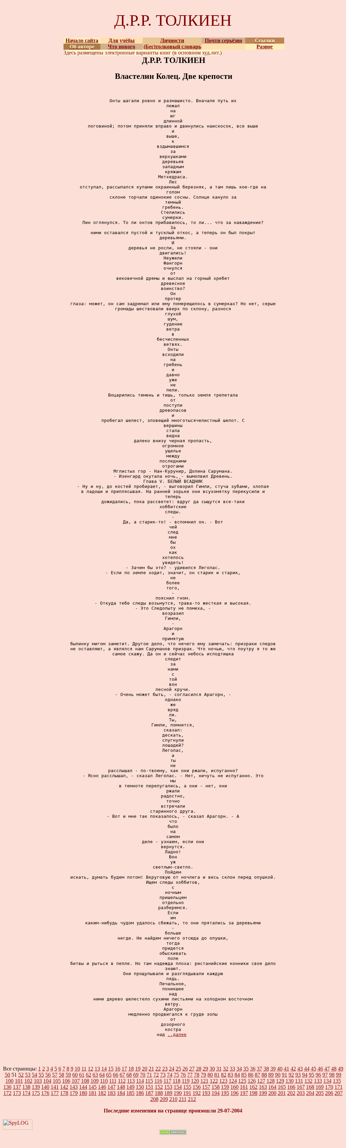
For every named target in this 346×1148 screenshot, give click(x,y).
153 (168, 1087)
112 (122, 1081)
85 (244, 1075)
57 (54, 1075)
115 (149, 1081)
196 (234, 1093)
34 (239, 1069)
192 (197, 1093)
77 (190, 1075)
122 (214, 1081)
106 (66, 1081)
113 (131, 1081)
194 (216, 1093)
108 (85, 1081)
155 (187, 1087)
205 (320, 1093)
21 (151, 1069)
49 (340, 1069)
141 (55, 1087)
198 (253, 1093)
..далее (177, 1034)
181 (93, 1093)
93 (298, 1075)
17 (124, 1069)
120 (195, 1081)
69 (136, 1075)
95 (311, 1075)
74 (169, 1075)
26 (185, 1069)
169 (320, 1087)
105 (57, 1081)
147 (111, 1087)
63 (95, 1075)
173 (17, 1093)
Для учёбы (121, 40)
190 (178, 1093)
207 (339, 1093)
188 (159, 1093)
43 (300, 1069)
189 (168, 1093)
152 (159, 1087)
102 (28, 1081)
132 (308, 1081)
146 (102, 1087)
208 (154, 1099)
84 (237, 1075)
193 (206, 1093)
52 (21, 1075)
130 (290, 1081)
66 (115, 1075)
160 (234, 1087)
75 (176, 1075)
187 (149, 1093)
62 (88, 1075)
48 (334, 1069)
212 (192, 1099)
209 (164, 1099)
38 (266, 1069)
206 (329, 1093)
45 (313, 1069)
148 (121, 1087)
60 (75, 1075)
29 (205, 1069)
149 (130, 1087)
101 (19, 1081)
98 (332, 1075)
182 (102, 1093)
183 (111, 1093)
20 (144, 1069)
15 (111, 1069)
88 (264, 1075)
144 (83, 1087)
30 (212, 1069)
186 (140, 1093)
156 (197, 1087)
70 (142, 1075)
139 (36, 1087)
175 (36, 1093)
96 (318, 1075)
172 (7, 1093)
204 (310, 1093)
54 (34, 1075)
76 (183, 1075)
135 (337, 1081)
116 (158, 1081)
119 (186, 1081)
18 (131, 1069)
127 (261, 1081)
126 (252, 1081)
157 (206, 1087)
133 (318, 1081)
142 (64, 1087)
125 (242, 1081)
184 (121, 1093)
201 (282, 1093)
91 (284, 1075)
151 (149, 1087)
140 (45, 1087)
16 (117, 1069)
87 (257, 1075)
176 (45, 1093)
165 (282, 1087)
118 (176, 1081)
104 (47, 1081)
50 (7, 1075)
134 (327, 1081)
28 (198, 1069)
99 (338, 1075)
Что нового (121, 46)
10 (77, 1069)
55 (41, 1075)
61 (81, 1075)
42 (293, 1069)
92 (291, 1075)
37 (259, 1069)
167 (301, 1087)
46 (320, 1069)
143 (74, 1087)
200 (272, 1093)
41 (286, 1069)
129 (280, 1081)
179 (74, 1093)
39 (273, 1069)
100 (9, 1081)
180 (83, 1093)
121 (204, 1081)
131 (299, 1081)
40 (279, 1069)
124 (233, 1081)
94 (304, 1075)
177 (55, 1093)
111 (113, 1081)
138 (26, 1087)
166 (291, 1087)
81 (217, 1075)
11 (83, 1069)
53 (27, 1075)
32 (225, 1069)
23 (165, 1069)
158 (216, 1087)
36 (252, 1069)
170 (329, 1087)
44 (307, 1069)
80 (210, 1075)
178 (64, 1093)
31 (219, 1069)
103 (38, 1081)
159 (225, 1087)
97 (325, 1075)
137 (17, 1087)
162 (253, 1087)
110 (104, 1081)
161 (244, 1087)
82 (223, 1075)
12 (90, 1069)
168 (310, 1087)
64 (102, 1075)
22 (158, 1069)
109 (95, 1081)
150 (140, 1087)
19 (138, 1069)
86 (250, 1075)
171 (339, 1087)
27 (192, 1069)
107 (76, 1081)
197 (244, 1093)
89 (271, 1075)
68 (129, 1075)
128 (271, 1081)
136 (7, 1087)
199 (263, 1093)
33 (232, 1069)
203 (301, 1093)
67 (122, 1075)
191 (187, 1093)
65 (109, 1075)
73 (163, 1075)
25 (178, 1069)
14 (104, 1069)
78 (196, 1075)
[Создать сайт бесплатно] (173, 1133)
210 (173, 1099)
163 (263, 1087)
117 (167, 1081)
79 (203, 1075)
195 (225, 1093)
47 (327, 1069)
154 (178, 1087)
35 (246, 1069)
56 (48, 1075)
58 (61, 1075)
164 (272, 1087)
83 (230, 1075)
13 (97, 1069)
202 (291, 1093)
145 (93, 1087)
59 (68, 1075)
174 (26, 1093)
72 (156, 1075)
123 (223, 1081)
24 (171, 1069)
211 (183, 1099)
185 (130, 1093)
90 (277, 1075)
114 (140, 1081)
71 (149, 1075)
